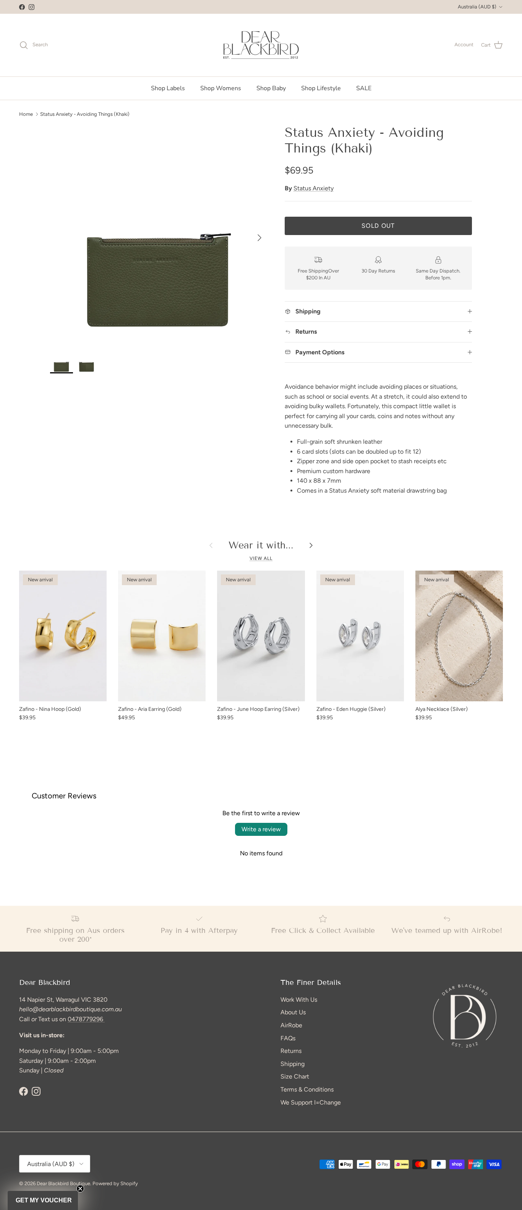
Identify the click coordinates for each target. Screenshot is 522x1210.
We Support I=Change (310, 1102)
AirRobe (291, 1025)
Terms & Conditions (307, 1089)
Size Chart (294, 1076)
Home (26, 114)
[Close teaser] (80, 1188)
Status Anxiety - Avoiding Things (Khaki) (85, 114)
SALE (363, 88)
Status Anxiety (313, 188)
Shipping (292, 1063)
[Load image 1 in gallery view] (159, 234)
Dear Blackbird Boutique (63, 1183)
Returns (291, 1050)
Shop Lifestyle (321, 88)
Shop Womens (220, 88)
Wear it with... (261, 545)
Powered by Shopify (115, 1183)
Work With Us (298, 999)
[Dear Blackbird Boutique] (261, 45)
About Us (293, 1012)
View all (261, 558)
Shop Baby (271, 88)
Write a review (261, 829)
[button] (43, 1200)
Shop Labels (168, 88)
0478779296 (86, 1019)
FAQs (287, 1038)
